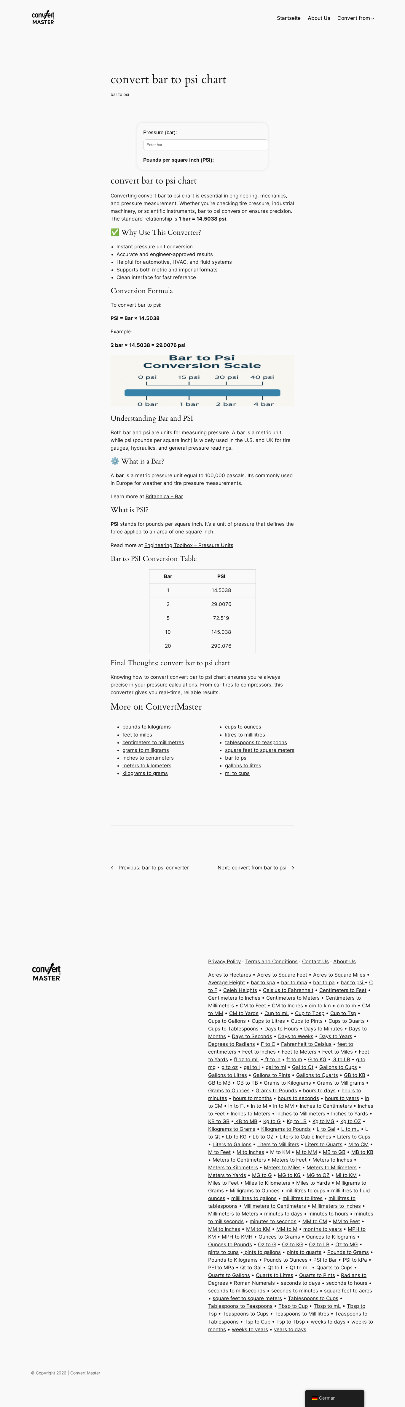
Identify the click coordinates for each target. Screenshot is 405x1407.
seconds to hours (346, 1283)
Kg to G (272, 1121)
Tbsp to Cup (293, 1306)
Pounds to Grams (348, 1252)
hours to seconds (298, 1098)
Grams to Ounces (229, 1091)
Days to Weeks (295, 1036)
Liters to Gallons (232, 1144)
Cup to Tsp (343, 1013)
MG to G (262, 1175)
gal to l (252, 1067)
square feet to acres (348, 1291)
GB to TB (247, 1083)
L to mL (350, 1129)
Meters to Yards (227, 1175)
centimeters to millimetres (153, 742)
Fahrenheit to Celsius (306, 1044)
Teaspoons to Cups (246, 1314)
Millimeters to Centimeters (274, 1206)
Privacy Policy (224, 961)
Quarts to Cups (334, 1268)
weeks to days (328, 1322)
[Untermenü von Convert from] (372, 18)
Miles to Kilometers (267, 1183)
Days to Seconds (252, 1036)
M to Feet (219, 1152)
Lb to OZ (263, 1137)
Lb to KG (236, 1137)
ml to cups (237, 773)
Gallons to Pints (271, 1075)
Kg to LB (297, 1121)
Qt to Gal (251, 1268)
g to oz (229, 1067)
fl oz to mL (246, 1059)
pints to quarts (304, 1252)
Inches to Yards (349, 1114)
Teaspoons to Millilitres (302, 1314)
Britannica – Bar (164, 496)
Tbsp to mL (327, 1306)
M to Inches (250, 1152)
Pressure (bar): (160, 132)
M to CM (358, 1144)
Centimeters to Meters (293, 998)
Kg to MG (323, 1121)
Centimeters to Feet (342, 990)
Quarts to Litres (274, 1275)
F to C (268, 1044)
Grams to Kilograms (287, 1083)
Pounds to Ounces (285, 1260)
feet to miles (137, 735)
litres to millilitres (245, 735)
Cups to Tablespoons (233, 1029)
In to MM (283, 1106)
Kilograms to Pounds (286, 1129)
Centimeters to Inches (234, 998)
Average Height (226, 982)
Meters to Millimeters (332, 1167)
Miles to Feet (223, 1183)
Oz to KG (292, 1244)
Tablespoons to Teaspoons (240, 1306)
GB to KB (354, 1075)
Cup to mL (276, 1013)
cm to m (346, 1006)
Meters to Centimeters (239, 1160)
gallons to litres (243, 765)
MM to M (286, 1229)
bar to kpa (263, 982)
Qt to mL (300, 1268)
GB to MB (219, 1083)
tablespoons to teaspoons (256, 742)
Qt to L (275, 1268)
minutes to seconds (273, 1221)
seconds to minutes (294, 1291)
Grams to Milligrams (340, 1083)
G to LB (341, 1059)
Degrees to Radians (231, 1044)
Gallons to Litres (227, 1075)
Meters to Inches (333, 1160)
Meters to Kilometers (233, 1167)
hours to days (319, 1091)
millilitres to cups (305, 1191)
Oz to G (267, 1244)
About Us (344, 961)
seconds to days (300, 1283)
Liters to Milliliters (278, 1144)
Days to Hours (281, 1029)
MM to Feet (346, 1221)
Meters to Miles (282, 1167)
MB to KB (362, 1152)
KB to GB (218, 1121)
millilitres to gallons (254, 1198)
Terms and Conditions (271, 961)
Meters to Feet (289, 1160)
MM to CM (314, 1221)
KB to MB (245, 1121)
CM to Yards (244, 1013)
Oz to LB (319, 1244)
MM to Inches (224, 1229)
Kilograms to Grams (231, 1129)
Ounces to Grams (279, 1237)
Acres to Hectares (229, 975)
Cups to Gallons (227, 1021)
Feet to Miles (337, 1052)
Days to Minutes (323, 1029)
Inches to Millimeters (300, 1114)
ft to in (272, 1059)
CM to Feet (253, 1006)
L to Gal (326, 1129)
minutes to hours (328, 1214)
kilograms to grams (145, 773)
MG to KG (289, 1175)
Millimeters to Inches (336, 1206)
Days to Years (335, 1036)
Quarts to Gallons (229, 1275)
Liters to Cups (353, 1137)
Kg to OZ (350, 1121)
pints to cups (223, 1252)
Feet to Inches (259, 1052)
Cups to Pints (307, 1021)
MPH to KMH (237, 1237)
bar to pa (324, 982)
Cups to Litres (268, 1021)
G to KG (317, 1059)
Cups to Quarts (347, 1021)
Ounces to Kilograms (330, 1237)
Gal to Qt (302, 1067)
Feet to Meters (299, 1052)
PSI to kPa (355, 1260)
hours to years (342, 1098)
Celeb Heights (240, 990)
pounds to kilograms (146, 727)
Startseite (289, 18)
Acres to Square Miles (339, 975)
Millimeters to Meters (233, 1214)
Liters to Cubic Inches (305, 1137)
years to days (290, 1329)
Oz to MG (346, 1244)
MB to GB (334, 1152)
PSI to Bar (325, 1260)
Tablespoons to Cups (313, 1298)
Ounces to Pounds (230, 1244)
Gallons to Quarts (317, 1075)
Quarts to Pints (317, 1275)
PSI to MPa (221, 1268)
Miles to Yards (313, 1183)
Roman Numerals (254, 1283)
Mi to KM (346, 1175)
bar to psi (120, 94)
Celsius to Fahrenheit (288, 990)
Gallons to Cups (338, 1067)
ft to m (294, 1059)
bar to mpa (294, 982)
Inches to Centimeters (326, 1106)
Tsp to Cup (257, 1322)
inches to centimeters (148, 758)
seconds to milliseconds (236, 1291)
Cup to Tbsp (309, 1013)
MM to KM (258, 1229)
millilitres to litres (303, 1198)
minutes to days (283, 1214)
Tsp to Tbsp (290, 1322)
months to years (322, 1229)
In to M (259, 1106)
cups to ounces (243, 727)
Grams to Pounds (276, 1091)
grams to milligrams (145, 750)
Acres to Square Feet (283, 975)
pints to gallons (262, 1252)
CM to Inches (287, 1006)
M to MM (306, 1152)
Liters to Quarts (323, 1144)
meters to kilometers (146, 765)
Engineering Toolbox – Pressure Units (188, 545)
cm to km (320, 1006)
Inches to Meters (250, 1114)
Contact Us (315, 961)
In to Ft (236, 1106)
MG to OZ (318, 1175)
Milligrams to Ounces (255, 1191)
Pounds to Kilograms (233, 1260)
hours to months (252, 1098)
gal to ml (276, 1067)
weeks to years (250, 1329)
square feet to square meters (259, 750)
